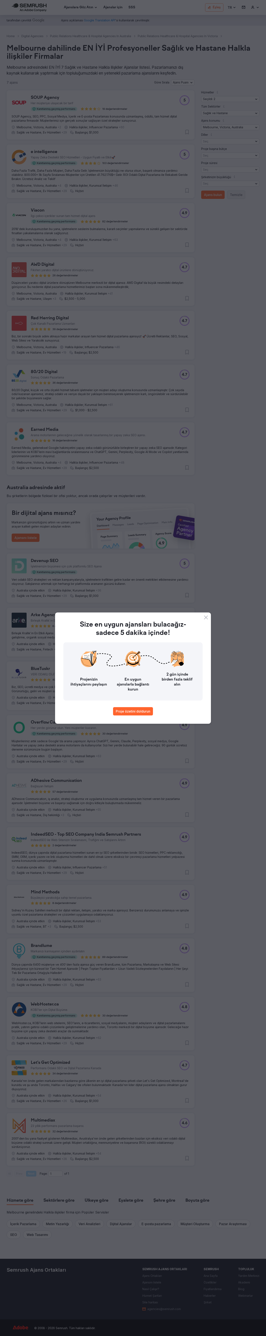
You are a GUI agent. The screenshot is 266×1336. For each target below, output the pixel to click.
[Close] (206, 617)
